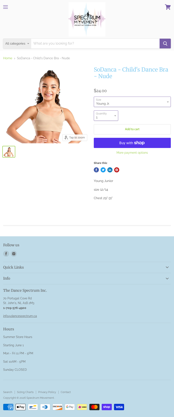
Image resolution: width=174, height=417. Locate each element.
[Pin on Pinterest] (116, 169)
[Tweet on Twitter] (103, 169)
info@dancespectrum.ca (20, 316)
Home (7, 58)
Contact (66, 392)
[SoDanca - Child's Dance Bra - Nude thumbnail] (9, 151)
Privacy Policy (47, 392)
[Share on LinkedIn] (109, 169)
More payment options (132, 152)
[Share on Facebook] (96, 169)
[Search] (165, 43)
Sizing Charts (25, 392)
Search (7, 392)
